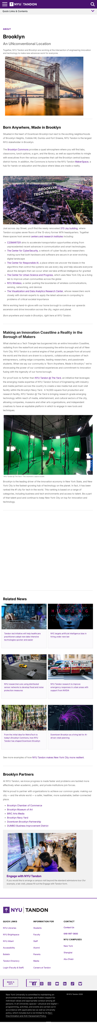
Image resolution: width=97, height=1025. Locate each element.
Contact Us (69, 927)
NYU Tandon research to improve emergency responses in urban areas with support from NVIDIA (69, 687)
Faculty (36, 934)
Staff (35, 941)
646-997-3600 (71, 933)
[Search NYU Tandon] (93, 4)
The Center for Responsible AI (23, 262)
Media (36, 961)
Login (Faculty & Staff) (13, 967)
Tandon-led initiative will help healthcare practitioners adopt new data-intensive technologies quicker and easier (22, 636)
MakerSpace (81, 161)
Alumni (36, 947)
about (7, 29)
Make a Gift (10, 983)
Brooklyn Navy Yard (17, 817)
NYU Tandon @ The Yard (48, 378)
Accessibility (9, 947)
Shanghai (68, 952)
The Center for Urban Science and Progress (30, 275)
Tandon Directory (11, 961)
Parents (36, 954)
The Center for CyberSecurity (22, 250)
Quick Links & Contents (15, 11)
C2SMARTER (14, 242)
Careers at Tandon (42, 967)
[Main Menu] (4, 4)
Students (37, 928)
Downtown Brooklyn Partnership (24, 821)
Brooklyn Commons (18, 149)
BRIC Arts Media (15, 813)
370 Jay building (69, 228)
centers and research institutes (47, 236)
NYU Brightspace (11, 934)
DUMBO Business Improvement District (27, 825)
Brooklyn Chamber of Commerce (24, 805)
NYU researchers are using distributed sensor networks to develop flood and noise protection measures (24, 687)
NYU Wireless (14, 283)
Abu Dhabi (69, 959)
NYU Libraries (9, 928)
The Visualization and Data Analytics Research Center (35, 291)
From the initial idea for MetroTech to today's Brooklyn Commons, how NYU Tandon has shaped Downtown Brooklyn (22, 737)
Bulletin (6, 954)
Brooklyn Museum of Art (20, 809)
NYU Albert (8, 941)
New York (68, 946)
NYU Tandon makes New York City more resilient (58, 757)
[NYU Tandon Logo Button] (48, 913)
